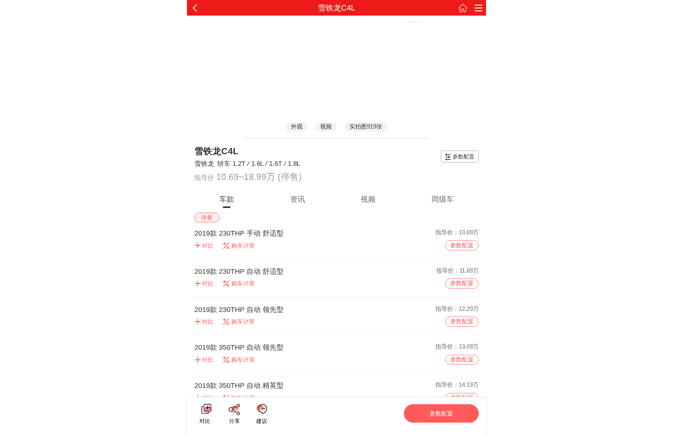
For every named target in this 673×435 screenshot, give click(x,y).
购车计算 (243, 245)
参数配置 (463, 156)
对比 (204, 420)
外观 (297, 126)
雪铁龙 (204, 163)
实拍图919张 (365, 126)
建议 (261, 409)
